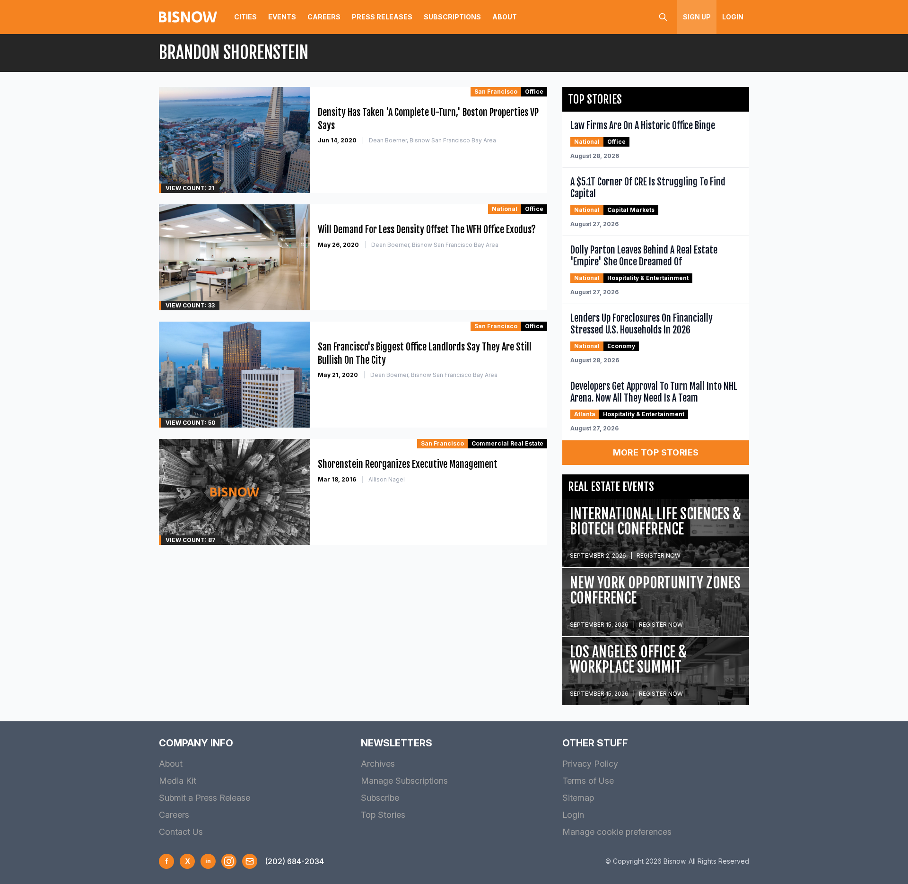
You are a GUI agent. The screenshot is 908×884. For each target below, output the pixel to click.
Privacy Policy (590, 764)
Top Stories (383, 815)
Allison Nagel (386, 479)
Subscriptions (452, 17)
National (504, 208)
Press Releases (382, 17)
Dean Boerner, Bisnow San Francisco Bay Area (432, 140)
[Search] (663, 17)
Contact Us (181, 832)
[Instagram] (228, 861)
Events (282, 17)
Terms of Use (588, 781)
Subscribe (380, 798)
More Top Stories (656, 452)
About (504, 17)
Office (534, 91)
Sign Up (697, 17)
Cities (245, 17)
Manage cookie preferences (617, 832)
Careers (323, 17)
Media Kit (177, 781)
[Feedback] (249, 861)
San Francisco (495, 91)
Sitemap (578, 798)
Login (732, 17)
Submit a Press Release (204, 798)
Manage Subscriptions (404, 781)
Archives (378, 764)
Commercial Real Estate (507, 443)
